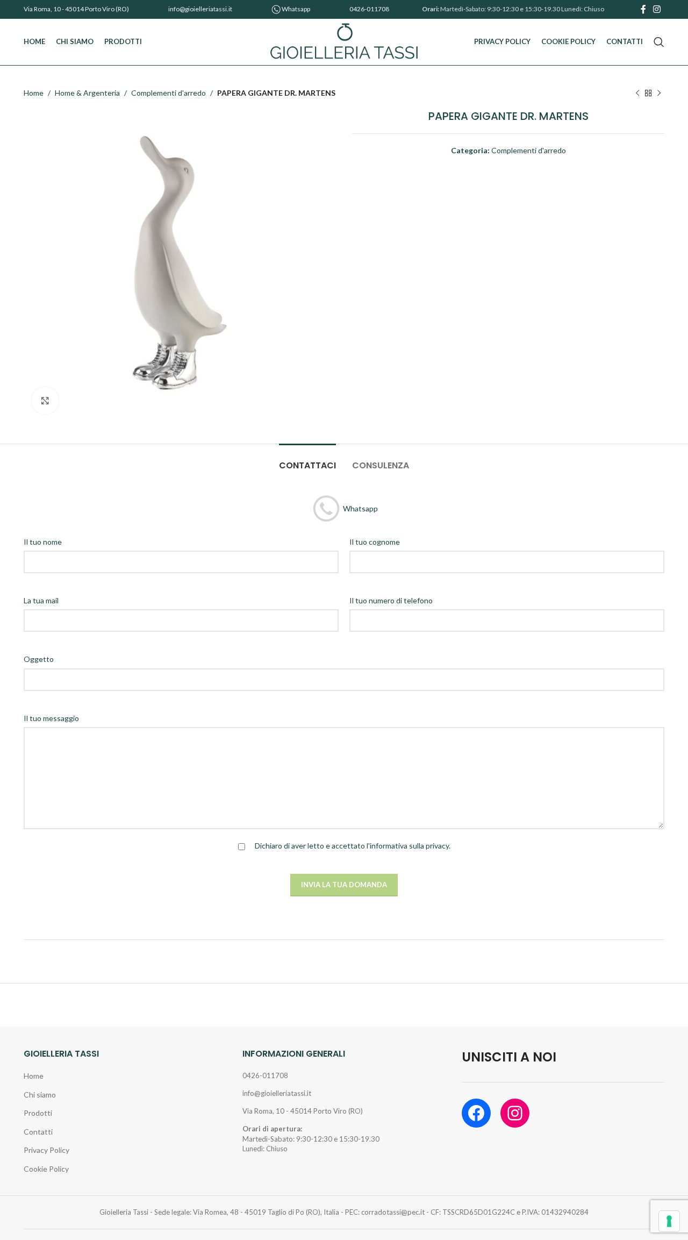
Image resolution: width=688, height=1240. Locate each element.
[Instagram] (514, 1113)
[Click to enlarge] (45, 400)
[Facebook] (476, 1113)
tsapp (302, 9)
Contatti (38, 1131)
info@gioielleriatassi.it (200, 9)
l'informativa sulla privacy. (408, 845)
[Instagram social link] (657, 9)
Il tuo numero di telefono (391, 600)
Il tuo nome (43, 541)
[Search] (659, 42)
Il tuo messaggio (51, 718)
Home (34, 92)
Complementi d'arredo (168, 92)
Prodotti (38, 1112)
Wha (288, 9)
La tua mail (41, 600)
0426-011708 (369, 9)
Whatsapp (360, 507)
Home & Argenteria (87, 92)
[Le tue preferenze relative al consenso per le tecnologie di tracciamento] (669, 1221)
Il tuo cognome (374, 541)
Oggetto (39, 659)
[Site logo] (344, 41)
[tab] (307, 460)
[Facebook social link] (643, 9)
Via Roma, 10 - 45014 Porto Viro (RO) (76, 9)
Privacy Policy (46, 1150)
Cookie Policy (46, 1168)
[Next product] (659, 93)
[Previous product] (637, 93)
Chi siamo (40, 1094)
